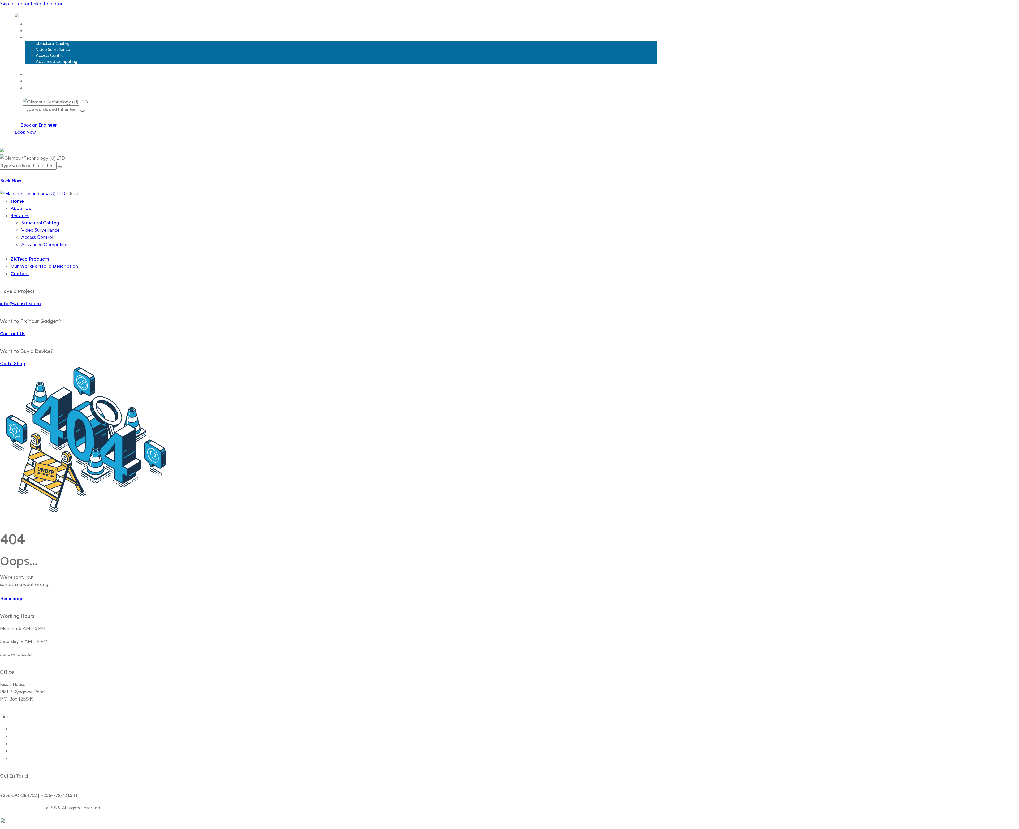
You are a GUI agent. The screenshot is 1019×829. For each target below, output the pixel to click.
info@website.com (20, 303)
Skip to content (16, 3)
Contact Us (12, 333)
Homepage (12, 598)
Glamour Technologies (22, 807)
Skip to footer (48, 3)
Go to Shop (12, 363)
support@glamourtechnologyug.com (38, 788)
